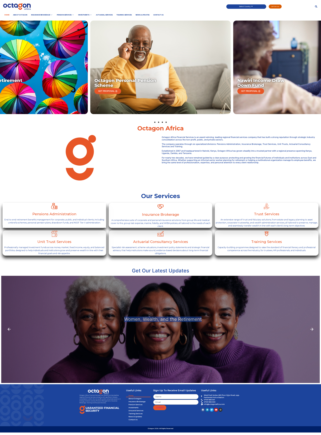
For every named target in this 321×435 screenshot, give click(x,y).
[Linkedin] (207, 410)
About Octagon (20, 15)
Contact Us (158, 15)
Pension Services (64, 15)
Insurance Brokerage (40, 15)
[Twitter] (212, 410)
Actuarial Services (104, 15)
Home (6, 15)
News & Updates (142, 15)
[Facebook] (203, 410)
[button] (316, 7)
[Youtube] (216, 410)
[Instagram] (220, 410)
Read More (160, 341)
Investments (83, 15)
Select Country (245, 6)
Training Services (124, 15)
